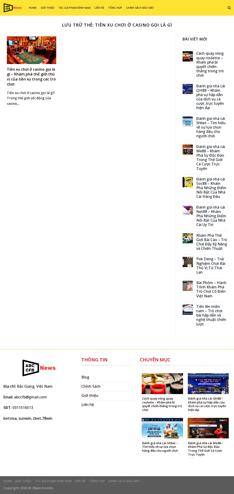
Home (33, 7)
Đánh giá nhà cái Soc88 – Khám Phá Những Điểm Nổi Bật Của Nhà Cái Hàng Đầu (211, 188)
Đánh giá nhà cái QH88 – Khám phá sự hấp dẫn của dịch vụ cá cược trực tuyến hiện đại (210, 97)
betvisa (10, 418)
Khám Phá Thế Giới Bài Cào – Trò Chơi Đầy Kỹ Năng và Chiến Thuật (211, 242)
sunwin (25, 418)
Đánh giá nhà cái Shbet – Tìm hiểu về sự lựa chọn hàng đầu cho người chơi (211, 127)
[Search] (229, 8)
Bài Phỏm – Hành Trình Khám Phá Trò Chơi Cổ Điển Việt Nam (211, 289)
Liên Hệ (99, 7)
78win (47, 418)
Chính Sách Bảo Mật (140, 7)
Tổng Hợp (115, 7)
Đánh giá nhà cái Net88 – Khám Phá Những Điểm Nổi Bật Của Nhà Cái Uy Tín (211, 216)
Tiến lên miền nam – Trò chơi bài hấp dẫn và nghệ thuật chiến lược (211, 315)
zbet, (37, 418)
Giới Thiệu (47, 7)
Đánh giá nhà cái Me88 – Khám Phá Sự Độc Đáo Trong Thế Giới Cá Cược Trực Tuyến (210, 158)
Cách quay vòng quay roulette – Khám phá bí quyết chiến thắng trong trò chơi (210, 64)
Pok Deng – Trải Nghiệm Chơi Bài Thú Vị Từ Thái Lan (210, 265)
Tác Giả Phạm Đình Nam (74, 7)
